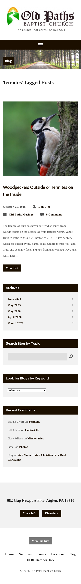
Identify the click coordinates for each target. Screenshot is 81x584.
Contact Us (32, 430)
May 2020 (14, 311)
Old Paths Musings (21, 214)
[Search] (71, 357)
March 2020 (15, 323)
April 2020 (15, 317)
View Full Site (40, 540)
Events (41, 554)
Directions (51, 513)
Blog (8, 61)
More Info (29, 513)
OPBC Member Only (40, 560)
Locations (57, 554)
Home (9, 554)
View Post (12, 268)
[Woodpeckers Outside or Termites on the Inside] (40, 173)
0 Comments (54, 214)
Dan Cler (44, 206)
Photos (23, 446)
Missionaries (36, 438)
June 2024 (14, 299)
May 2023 (14, 305)
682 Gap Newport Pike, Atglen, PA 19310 (40, 500)
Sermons (34, 421)
